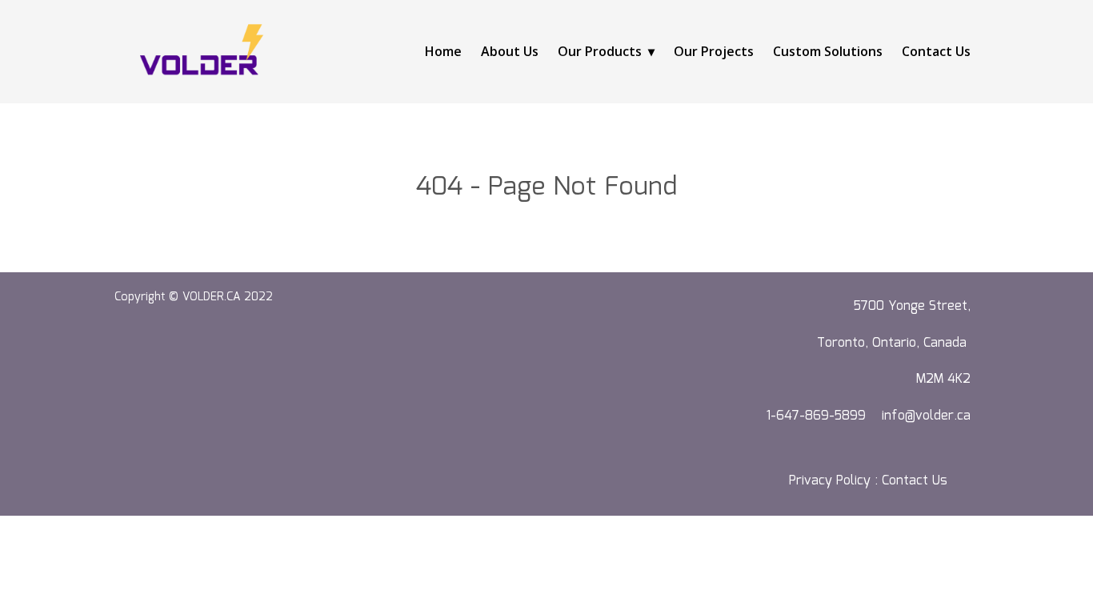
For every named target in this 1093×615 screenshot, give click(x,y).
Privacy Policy (830, 481)
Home (443, 51)
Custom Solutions (828, 51)
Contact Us (936, 51)
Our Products (600, 51)
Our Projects (714, 51)
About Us (509, 51)
